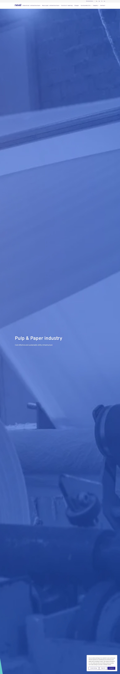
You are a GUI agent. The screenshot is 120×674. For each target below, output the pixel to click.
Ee (104, 1)
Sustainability (86, 5)
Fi (101, 1)
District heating (66, 5)
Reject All (103, 668)
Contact (102, 5)
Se (99, 1)
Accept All (111, 668)
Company (95, 5)
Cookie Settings (93, 668)
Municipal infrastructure (50, 5)
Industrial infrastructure (31, 5)
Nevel (18, 5)
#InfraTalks (89, 1)
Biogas (77, 5)
